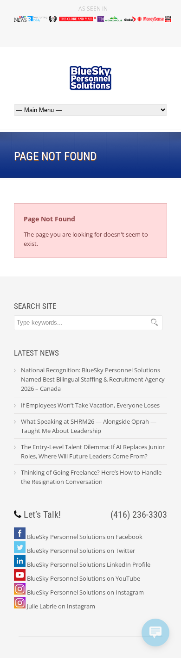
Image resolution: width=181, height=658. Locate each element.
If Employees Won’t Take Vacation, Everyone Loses (90, 405)
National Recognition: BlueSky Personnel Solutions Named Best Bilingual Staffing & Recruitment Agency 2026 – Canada (93, 379)
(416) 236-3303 (138, 514)
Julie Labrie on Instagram (61, 606)
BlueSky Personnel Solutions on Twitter (81, 550)
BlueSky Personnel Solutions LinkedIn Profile (88, 564)
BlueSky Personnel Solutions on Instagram (85, 592)
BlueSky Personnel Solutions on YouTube (83, 578)
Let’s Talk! (42, 514)
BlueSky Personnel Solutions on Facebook (84, 537)
